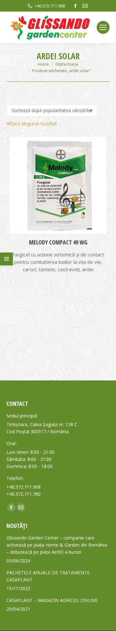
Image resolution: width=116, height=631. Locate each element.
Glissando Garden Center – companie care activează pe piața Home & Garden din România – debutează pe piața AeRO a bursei (56, 545)
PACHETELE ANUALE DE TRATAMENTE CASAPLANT (48, 576)
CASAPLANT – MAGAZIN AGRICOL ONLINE (52, 600)
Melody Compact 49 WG (58, 242)
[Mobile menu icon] (103, 27)
